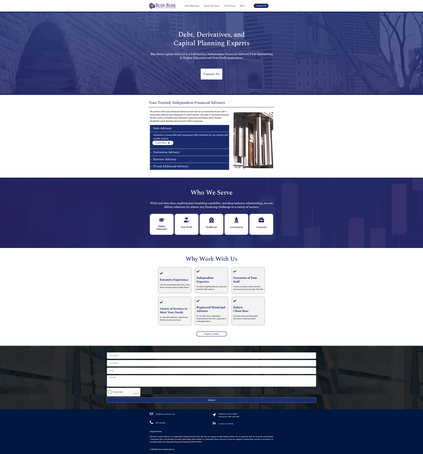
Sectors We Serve (211, 5)
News (242, 5)
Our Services (229, 5)
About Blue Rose (191, 5)
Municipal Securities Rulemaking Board (181, 439)
